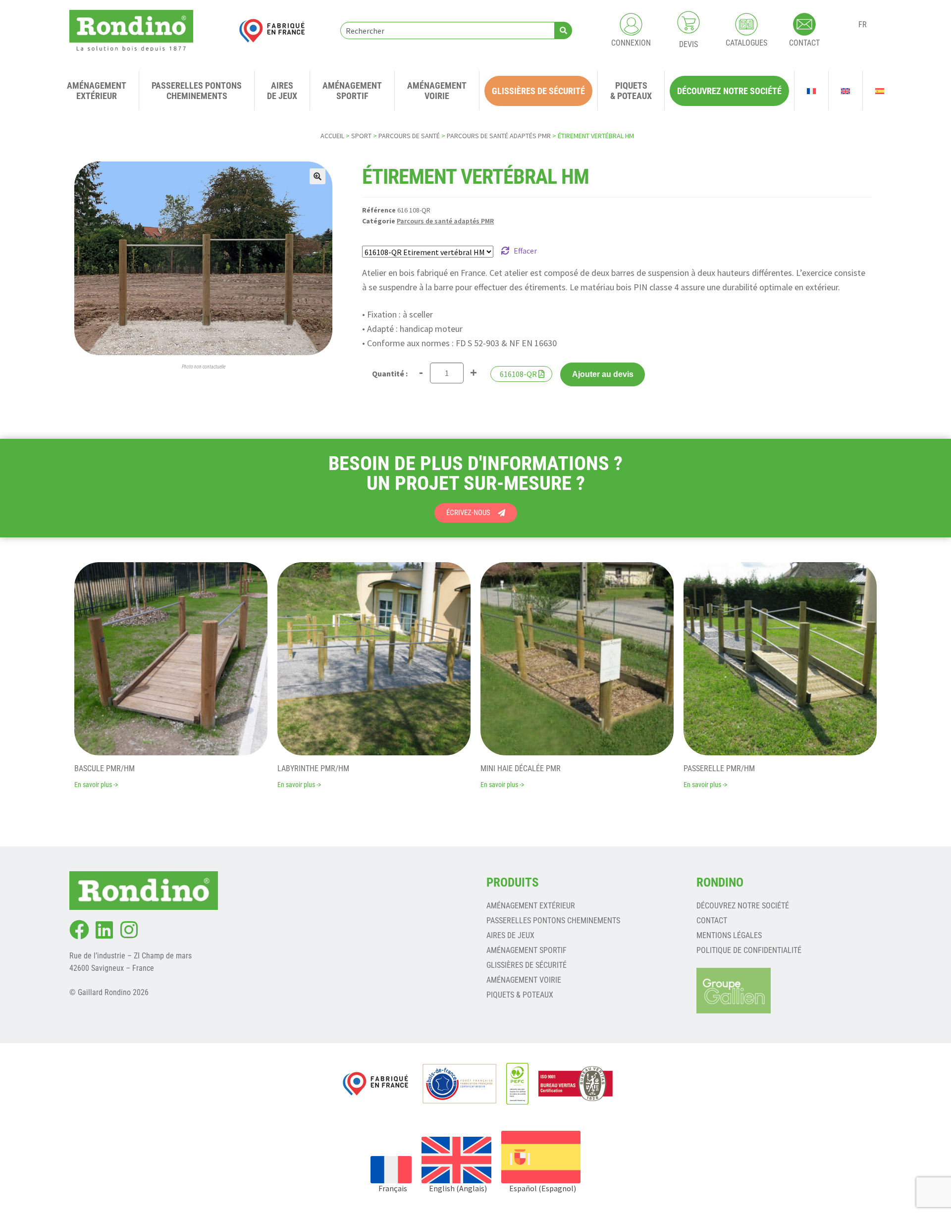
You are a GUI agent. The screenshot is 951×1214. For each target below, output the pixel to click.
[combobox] (447, 30)
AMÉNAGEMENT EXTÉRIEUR (530, 905)
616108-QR (518, 374)
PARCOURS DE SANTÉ (409, 135)
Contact (711, 920)
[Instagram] (129, 930)
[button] (317, 176)
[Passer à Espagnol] (880, 90)
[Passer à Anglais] (845, 90)
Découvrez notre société (742, 905)
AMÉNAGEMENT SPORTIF (526, 950)
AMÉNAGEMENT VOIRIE (523, 980)
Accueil (332, 135)
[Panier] (688, 22)
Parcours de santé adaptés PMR (499, 135)
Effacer (525, 251)
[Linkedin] (104, 930)
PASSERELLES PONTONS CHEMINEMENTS (553, 920)
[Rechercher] (563, 30)
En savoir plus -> (96, 785)
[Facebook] (79, 930)
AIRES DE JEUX (510, 935)
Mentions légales (729, 935)
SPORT (361, 135)
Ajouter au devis (603, 374)
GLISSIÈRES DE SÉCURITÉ (526, 965)
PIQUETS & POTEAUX (519, 995)
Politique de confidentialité (748, 950)
